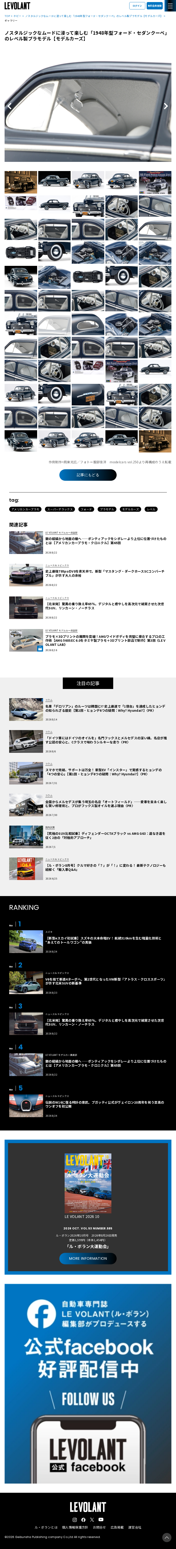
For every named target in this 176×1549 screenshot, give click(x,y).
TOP (7, 16)
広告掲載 (117, 1527)
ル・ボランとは (46, 1527)
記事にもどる (88, 475)
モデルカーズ (130, 509)
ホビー (17, 16)
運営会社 (134, 1527)
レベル (151, 509)
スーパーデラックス (60, 509)
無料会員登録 (155, 5)
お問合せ (99, 1527)
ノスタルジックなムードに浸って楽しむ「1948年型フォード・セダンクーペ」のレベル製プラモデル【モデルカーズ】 (94, 16)
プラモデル (107, 509)
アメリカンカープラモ (25, 509)
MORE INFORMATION (88, 1258)
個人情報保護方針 (75, 1527)
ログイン (137, 5)
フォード (86, 509)
